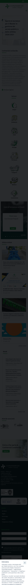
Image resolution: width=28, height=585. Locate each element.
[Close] (24, 562)
